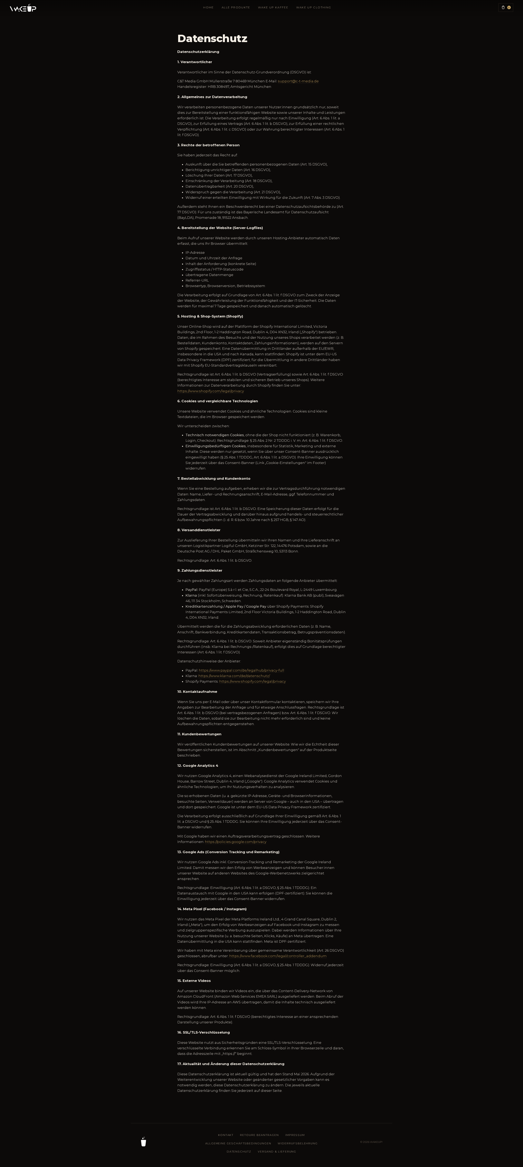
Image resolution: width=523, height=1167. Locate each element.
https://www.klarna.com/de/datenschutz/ (234, 676)
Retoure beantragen (259, 1135)
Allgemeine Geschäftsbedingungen (238, 1143)
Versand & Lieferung (277, 1151)
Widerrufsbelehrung (298, 1143)
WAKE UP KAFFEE (273, 7)
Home (208, 7)
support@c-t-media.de (298, 81)
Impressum (295, 1135)
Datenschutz (239, 1151)
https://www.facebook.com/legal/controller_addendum (278, 956)
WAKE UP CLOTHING (313, 7)
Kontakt (226, 1135)
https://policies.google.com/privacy (235, 842)
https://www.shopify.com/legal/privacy (210, 391)
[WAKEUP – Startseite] (143, 1141)
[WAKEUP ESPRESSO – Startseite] (23, 7)
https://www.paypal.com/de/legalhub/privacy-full (241, 670)
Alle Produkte (236, 7)
